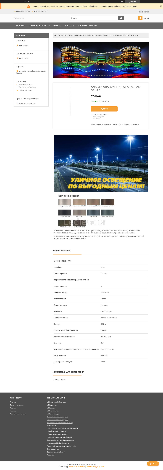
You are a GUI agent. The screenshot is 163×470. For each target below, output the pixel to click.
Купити (104, 109)
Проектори (51, 455)
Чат (154, 464)
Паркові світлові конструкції (57, 420)
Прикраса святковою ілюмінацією (59, 437)
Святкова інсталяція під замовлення (60, 440)
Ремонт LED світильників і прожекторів (61, 446)
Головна (20, 25)
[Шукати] (121, 18)
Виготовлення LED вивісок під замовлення (63, 428)
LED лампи (51, 408)
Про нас (57, 25)
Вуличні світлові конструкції (84, 35)
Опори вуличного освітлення (108, 35)
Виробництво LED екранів (56, 431)
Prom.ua (93, 464)
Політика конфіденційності (95, 467)
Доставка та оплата (87, 25)
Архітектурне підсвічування (57, 434)
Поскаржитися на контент (76, 467)
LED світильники (53, 411)
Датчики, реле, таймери (55, 452)
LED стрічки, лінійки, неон (56, 402)
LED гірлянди (52, 405)
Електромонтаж (53, 449)
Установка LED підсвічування (58, 443)
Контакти (69, 25)
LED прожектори (53, 414)
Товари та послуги (37, 25)
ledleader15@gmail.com (27, 103)
